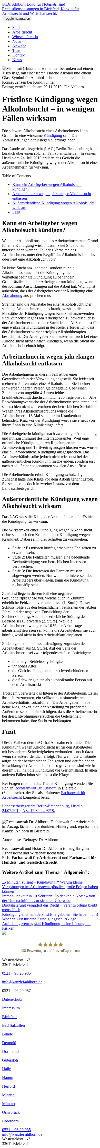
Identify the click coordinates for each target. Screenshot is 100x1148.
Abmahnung (12, 295)
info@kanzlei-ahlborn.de (22, 982)
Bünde (7, 1034)
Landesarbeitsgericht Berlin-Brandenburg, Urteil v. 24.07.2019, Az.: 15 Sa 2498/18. (43, 808)
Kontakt (18, 55)
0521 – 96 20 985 (16, 973)
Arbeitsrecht (22, 32)
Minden (8, 1095)
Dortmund (10, 1051)
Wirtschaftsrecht (25, 37)
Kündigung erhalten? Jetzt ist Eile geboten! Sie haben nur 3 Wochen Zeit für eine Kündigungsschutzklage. (50, 916)
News (17, 60)
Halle (6, 1069)
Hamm (7, 1077)
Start (16, 27)
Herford (8, 1086)
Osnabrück (11, 1112)
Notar (17, 41)
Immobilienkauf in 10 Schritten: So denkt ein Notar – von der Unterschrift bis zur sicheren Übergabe (48, 898)
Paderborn (10, 1121)
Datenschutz (12, 999)
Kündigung (53, 135)
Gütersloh (10, 1060)
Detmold (9, 1043)
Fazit (16, 212)
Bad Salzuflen (13, 1025)
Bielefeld (9, 1017)
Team (16, 50)
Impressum (11, 1008)
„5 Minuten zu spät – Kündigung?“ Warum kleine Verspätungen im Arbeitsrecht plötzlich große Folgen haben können (50, 887)
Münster (8, 1103)
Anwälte (19, 46)
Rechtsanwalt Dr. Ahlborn (35, 788)
